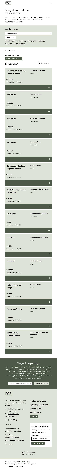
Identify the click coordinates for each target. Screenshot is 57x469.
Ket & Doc (8, 44)
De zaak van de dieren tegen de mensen (16, 72)
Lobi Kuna (11, 237)
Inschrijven (37, 443)
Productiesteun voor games (15, 41)
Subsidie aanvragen (38, 401)
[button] (50, 2)
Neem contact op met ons (19, 383)
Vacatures (9, 444)
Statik (27, 462)
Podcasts (41, 41)
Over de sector (35, 409)
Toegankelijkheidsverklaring (15, 466)
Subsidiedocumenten (13, 431)
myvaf (33, 416)
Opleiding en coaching (39, 405)
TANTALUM (11, 94)
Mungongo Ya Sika (14, 309)
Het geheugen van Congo (14, 286)
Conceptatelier (19, 44)
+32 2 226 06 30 (13, 414)
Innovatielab (32, 41)
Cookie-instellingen (10, 464)
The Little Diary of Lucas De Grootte (16, 191)
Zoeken (9, 37)
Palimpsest (11, 213)
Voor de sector (35, 412)
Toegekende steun (12, 428)
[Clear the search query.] (50, 33)
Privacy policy (32, 464)
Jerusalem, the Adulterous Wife (13, 334)
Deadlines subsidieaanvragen (12, 436)
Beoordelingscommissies (14, 440)
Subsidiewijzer (40, 383)
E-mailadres (35, 435)
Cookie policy (22, 464)
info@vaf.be (12, 416)
